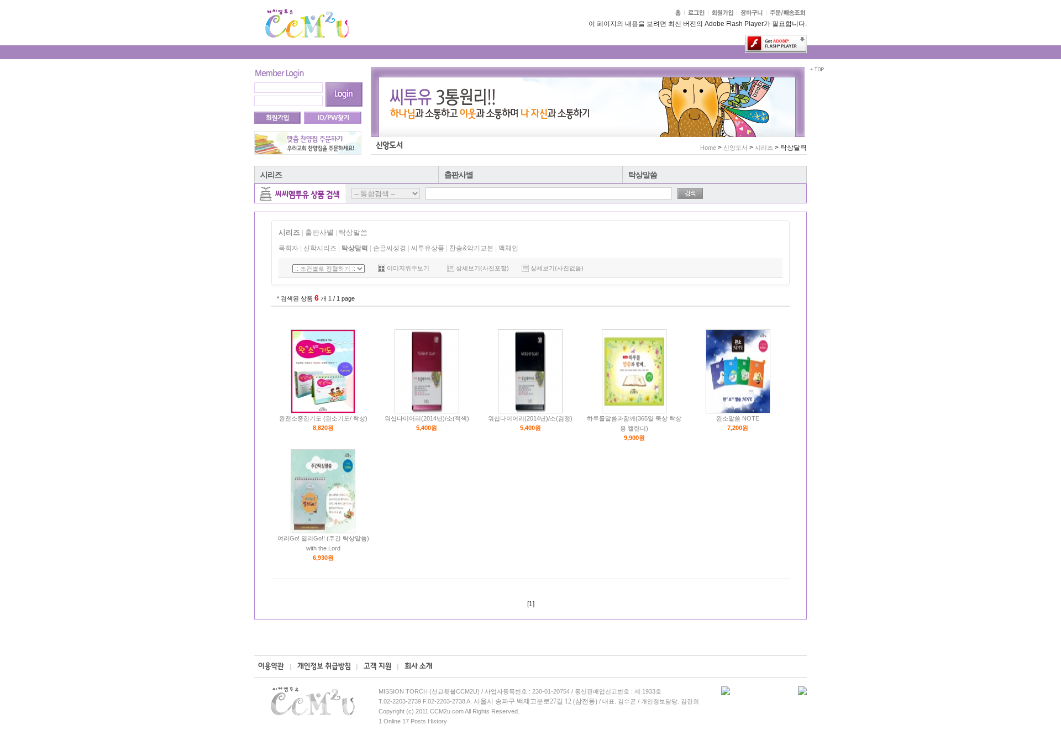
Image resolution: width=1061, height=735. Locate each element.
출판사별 (458, 174)
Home (708, 147)
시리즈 (271, 174)
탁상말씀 (642, 174)
